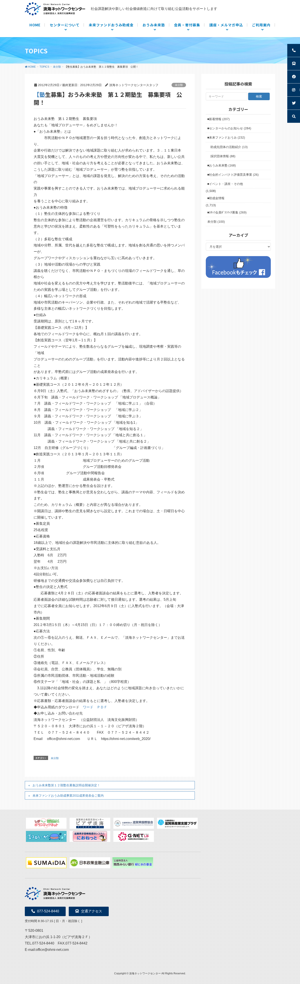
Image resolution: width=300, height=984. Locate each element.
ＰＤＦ (102, 707)
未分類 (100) (216, 221)
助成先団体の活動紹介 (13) (229, 147)
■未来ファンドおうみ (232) (226, 137)
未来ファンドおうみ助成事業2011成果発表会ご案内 (68, 795)
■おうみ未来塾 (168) (221, 165)
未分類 (179, 85)
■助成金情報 (215, 198)
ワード (88, 707)
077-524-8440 (48, 911)
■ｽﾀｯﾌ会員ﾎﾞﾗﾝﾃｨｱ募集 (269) (227, 212)
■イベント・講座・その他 (225, 184)
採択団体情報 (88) (222, 156)
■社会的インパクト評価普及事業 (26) (233, 174)
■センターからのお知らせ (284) (229, 128)
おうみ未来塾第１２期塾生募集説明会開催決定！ (66, 785)
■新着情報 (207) (218, 119)
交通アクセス (91, 911)
